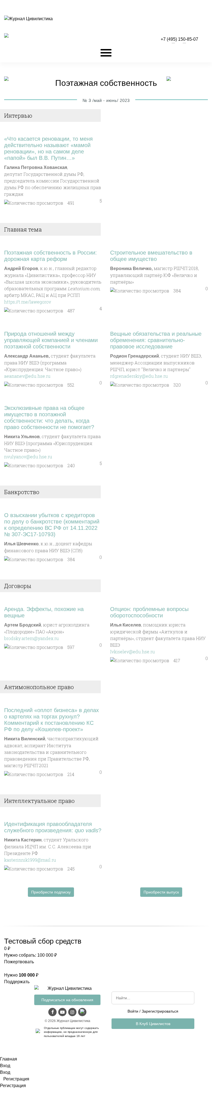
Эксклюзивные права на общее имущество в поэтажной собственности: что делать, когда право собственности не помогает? (49, 417)
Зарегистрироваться (160, 1011)
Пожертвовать (19, 961)
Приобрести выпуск (161, 892)
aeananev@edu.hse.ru (27, 376)
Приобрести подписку (51, 892)
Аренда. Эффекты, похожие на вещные (44, 612)
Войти (133, 1011)
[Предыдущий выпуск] (6, 79)
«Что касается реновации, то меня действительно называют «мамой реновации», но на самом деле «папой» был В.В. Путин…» (48, 148)
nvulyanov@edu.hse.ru (28, 456)
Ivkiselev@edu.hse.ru (132, 651)
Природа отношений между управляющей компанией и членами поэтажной (51, 340)
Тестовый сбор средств (42, 941)
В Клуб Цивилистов (153, 1023)
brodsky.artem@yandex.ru (31, 638)
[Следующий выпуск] (168, 79)
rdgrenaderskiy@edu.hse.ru (139, 376)
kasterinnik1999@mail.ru (30, 860)
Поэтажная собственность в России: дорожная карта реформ (50, 256)
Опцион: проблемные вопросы (149, 612)
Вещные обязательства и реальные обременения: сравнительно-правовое (156, 340)
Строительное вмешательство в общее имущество (151, 256)
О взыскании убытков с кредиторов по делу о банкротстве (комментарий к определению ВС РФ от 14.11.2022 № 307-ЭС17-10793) (51, 524)
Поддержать (17, 981)
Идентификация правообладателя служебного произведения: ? (52, 827)
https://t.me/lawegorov (27, 302)
